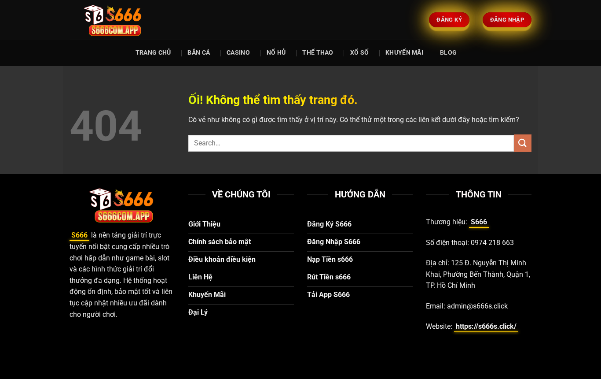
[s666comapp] (113, 19)
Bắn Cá (198, 52)
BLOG (448, 52)
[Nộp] (522, 143)
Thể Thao (317, 52)
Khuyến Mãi (404, 52)
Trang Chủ (153, 52)
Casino (238, 52)
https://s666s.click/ (486, 326)
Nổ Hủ (276, 52)
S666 (79, 235)
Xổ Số (359, 52)
